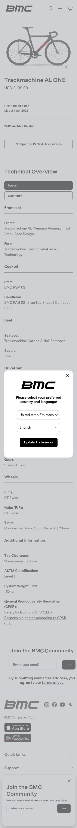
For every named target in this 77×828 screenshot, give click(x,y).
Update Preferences (38, 442)
